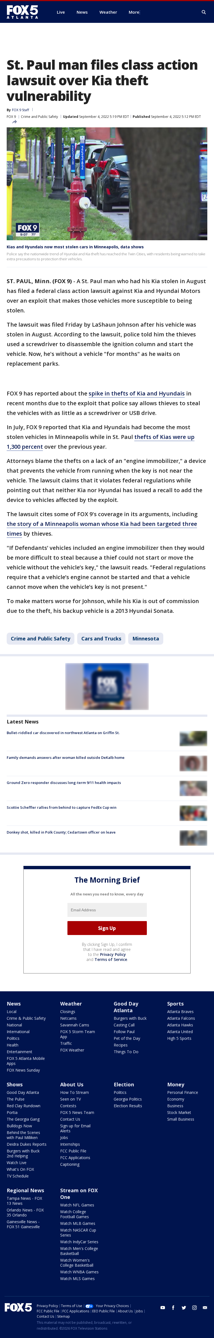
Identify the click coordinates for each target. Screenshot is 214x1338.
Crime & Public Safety (26, 1018)
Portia (12, 1112)
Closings (67, 1011)
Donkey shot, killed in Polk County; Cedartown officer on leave (61, 832)
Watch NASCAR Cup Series (78, 1232)
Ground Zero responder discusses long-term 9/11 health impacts (64, 782)
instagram (194, 1307)
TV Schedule (18, 1176)
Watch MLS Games (77, 1278)
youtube (162, 1307)
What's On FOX (20, 1169)
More (134, 12)
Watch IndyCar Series (79, 1241)
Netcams (68, 1018)
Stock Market (179, 1112)
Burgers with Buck (130, 1018)
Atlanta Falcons (181, 1018)
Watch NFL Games (77, 1205)
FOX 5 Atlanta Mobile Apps (26, 1061)
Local (11, 1011)
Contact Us (70, 1119)
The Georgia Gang (23, 1119)
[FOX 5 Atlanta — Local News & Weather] (25, 12)
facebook (173, 1307)
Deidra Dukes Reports (27, 1144)
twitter (183, 1307)
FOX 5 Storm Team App (77, 1034)
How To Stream (74, 1092)
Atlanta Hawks (180, 1025)
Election (124, 1084)
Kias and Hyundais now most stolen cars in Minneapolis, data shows (75, 246)
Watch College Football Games (74, 1214)
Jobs (64, 1137)
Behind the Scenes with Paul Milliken (23, 1135)
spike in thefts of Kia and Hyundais (137, 393)
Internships (70, 1144)
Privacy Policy (113, 954)
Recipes (121, 1045)
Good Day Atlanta (126, 1007)
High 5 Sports (179, 1038)
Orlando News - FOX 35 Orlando (25, 1212)
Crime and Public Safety (39, 116)
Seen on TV (70, 1099)
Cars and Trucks (101, 638)
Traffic (66, 1043)
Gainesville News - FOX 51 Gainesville (23, 1224)
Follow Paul (124, 1031)
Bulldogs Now (19, 1125)
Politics (13, 1038)
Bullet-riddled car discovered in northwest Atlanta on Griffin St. (63, 732)
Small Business (180, 1119)
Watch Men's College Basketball (79, 1251)
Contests (68, 1105)
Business (175, 1105)
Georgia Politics (128, 1099)
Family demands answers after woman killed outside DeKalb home (66, 757)
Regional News (25, 1190)
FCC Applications (75, 1157)
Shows (15, 1084)
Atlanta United (180, 1031)
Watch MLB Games (77, 1223)
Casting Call (124, 1025)
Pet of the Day (127, 1038)
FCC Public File (73, 1151)
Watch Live (16, 1162)
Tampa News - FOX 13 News (24, 1201)
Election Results (128, 1105)
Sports (175, 1003)
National (14, 1025)
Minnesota (145, 638)
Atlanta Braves (180, 1011)
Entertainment (19, 1051)
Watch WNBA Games (79, 1271)
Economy (175, 1099)
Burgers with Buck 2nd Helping (23, 1153)
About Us (71, 1084)
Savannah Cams (74, 1025)
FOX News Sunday (23, 1070)
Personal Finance (182, 1092)
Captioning (69, 1164)
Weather (71, 1003)
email (205, 1307)
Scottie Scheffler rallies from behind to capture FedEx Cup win (61, 807)
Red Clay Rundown (23, 1105)
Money (175, 1084)
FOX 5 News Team (77, 1112)
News (14, 1003)
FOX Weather (72, 1050)
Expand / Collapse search (204, 12)
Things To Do (126, 1051)
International (18, 1031)
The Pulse (16, 1099)
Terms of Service (110, 959)
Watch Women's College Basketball (76, 1262)
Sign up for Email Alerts (75, 1128)
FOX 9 (11, 116)
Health (12, 1045)
